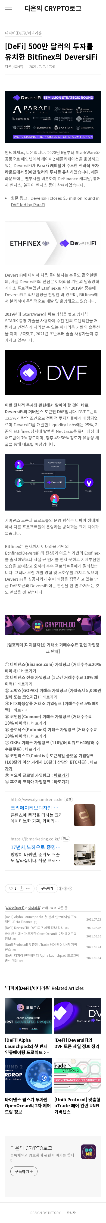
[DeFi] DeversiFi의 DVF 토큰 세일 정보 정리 (34, 927)
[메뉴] (8, 8)
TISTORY (54, 1212)
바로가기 (28, 671)
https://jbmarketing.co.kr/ (35, 839)
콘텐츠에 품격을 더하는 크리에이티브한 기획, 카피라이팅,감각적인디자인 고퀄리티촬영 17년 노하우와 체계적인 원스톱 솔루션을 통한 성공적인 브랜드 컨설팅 (37, 818)
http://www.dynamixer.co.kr (37, 799)
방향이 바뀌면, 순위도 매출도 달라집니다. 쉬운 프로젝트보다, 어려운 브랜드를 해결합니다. (35, 857)
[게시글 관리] (28, 888)
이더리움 (34, 907)
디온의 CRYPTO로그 (53, 8)
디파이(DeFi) (15, 907)
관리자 (71, 1212)
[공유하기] (21, 888)
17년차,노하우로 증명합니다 (35, 847)
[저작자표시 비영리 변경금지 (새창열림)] (65, 888)
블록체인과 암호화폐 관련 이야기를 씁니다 (42, 1157)
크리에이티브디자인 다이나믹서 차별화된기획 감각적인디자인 (37, 807)
